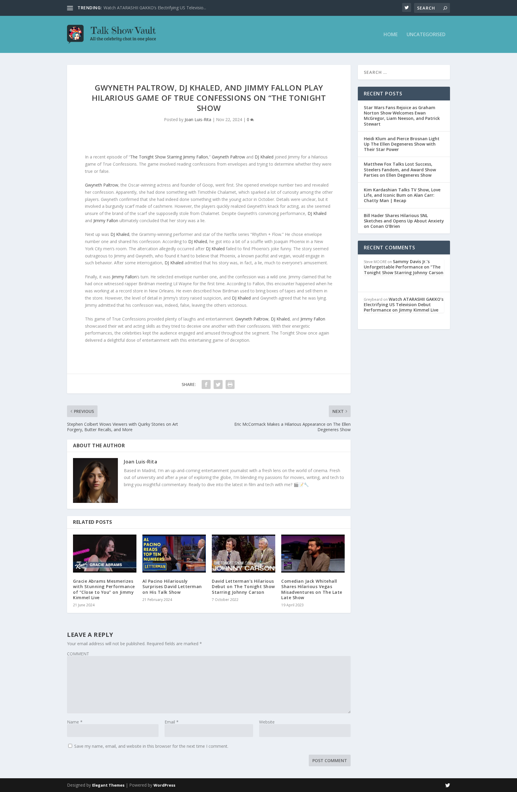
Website (267, 722)
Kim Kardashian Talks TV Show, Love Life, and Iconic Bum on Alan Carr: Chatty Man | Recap (402, 195)
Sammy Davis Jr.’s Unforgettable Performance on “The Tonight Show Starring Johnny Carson (403, 267)
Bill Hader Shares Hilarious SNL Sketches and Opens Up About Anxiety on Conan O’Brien (404, 221)
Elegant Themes (108, 785)
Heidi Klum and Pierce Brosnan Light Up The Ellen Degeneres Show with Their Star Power (402, 144)
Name (75, 722)
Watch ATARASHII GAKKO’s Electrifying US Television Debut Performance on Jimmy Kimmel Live (403, 304)
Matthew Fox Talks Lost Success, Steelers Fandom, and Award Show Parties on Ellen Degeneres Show (400, 169)
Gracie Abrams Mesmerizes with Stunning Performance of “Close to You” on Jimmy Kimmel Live (104, 589)
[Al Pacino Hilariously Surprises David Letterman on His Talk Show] (174, 554)
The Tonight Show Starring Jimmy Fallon (169, 157)
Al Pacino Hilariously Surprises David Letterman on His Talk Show (172, 586)
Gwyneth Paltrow (228, 157)
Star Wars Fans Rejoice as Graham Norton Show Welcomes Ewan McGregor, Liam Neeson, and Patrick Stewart (402, 116)
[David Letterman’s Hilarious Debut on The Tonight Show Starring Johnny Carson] (243, 554)
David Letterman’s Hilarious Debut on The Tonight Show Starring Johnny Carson (243, 586)
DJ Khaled (264, 157)
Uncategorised (426, 35)
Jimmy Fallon (105, 220)
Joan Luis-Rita (198, 119)
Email (172, 722)
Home (391, 35)
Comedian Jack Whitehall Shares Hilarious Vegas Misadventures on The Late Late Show (311, 589)
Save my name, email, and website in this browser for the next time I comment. (151, 746)
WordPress (164, 785)
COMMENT (78, 654)
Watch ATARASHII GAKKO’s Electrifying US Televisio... (155, 7)
